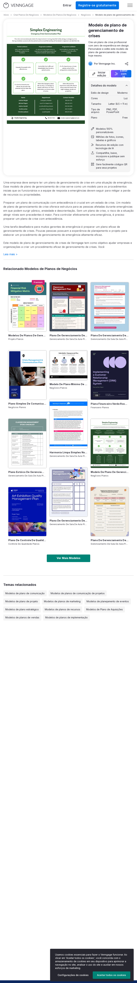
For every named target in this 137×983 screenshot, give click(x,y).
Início (6, 15)
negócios (86, 15)
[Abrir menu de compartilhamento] (126, 63)
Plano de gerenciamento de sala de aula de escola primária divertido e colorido (110, 540)
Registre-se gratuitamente (97, 5)
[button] (99, 73)
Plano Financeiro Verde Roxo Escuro (110, 403)
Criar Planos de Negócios (26, 15)
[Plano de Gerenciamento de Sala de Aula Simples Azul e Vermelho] (110, 306)
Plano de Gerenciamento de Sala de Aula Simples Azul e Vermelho (110, 335)
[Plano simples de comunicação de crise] (27, 375)
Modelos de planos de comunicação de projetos (78, 593)
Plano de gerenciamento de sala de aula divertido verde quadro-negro (69, 335)
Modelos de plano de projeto (21, 601)
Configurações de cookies (73, 975)
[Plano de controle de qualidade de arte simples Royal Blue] (27, 511)
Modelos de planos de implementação (66, 617)
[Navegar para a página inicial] (18, 5)
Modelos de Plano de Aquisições (104, 609)
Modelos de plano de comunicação (25, 593)
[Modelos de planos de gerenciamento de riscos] (27, 306)
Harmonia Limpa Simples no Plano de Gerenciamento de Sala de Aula (69, 452)
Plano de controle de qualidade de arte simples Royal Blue (27, 540)
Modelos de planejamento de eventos (108, 601)
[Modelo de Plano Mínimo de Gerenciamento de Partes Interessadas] (69, 365)
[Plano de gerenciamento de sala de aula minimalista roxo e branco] (69, 492)
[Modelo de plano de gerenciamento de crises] (110, 443)
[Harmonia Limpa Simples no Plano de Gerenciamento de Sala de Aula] (69, 423)
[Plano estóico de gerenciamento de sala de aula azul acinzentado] (27, 443)
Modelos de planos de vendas (22, 617)
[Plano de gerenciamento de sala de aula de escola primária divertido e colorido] (110, 511)
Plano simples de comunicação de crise (27, 403)
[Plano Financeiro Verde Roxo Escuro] (110, 375)
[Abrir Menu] (130, 5)
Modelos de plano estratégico (22, 609)
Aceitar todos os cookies (111, 975)
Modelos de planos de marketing (62, 601)
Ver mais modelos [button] (68, 558)
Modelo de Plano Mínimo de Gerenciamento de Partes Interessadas (69, 384)
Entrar (67, 5)
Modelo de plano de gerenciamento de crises (110, 472)
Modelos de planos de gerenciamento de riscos (27, 335)
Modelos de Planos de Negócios (59, 15)
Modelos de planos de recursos (62, 609)
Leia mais (10, 254)
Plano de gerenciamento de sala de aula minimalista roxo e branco (69, 520)
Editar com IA (123, 73)
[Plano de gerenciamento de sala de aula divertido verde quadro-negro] (69, 306)
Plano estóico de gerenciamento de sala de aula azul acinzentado (27, 472)
